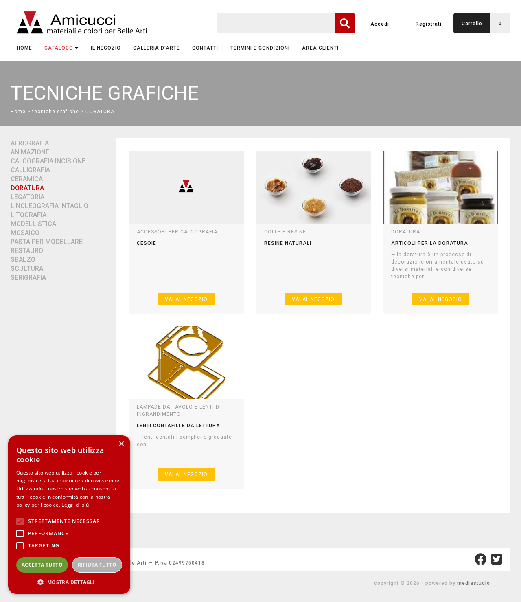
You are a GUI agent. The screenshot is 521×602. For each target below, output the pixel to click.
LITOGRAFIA (28, 215)
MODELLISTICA (33, 224)
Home (24, 48)
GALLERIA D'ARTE (156, 48)
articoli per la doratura (429, 243)
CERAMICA (27, 179)
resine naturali (287, 243)
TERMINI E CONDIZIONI (260, 48)
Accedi (379, 24)
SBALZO (23, 260)
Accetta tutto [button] (42, 564)
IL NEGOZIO (106, 48)
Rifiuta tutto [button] (97, 564)
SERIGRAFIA (28, 277)
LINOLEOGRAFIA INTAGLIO (49, 206)
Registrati (429, 24)
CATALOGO (58, 48)
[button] (69, 582)
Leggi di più (75, 504)
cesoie (146, 243)
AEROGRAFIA (30, 143)
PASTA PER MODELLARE (47, 242)
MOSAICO (25, 233)
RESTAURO (27, 251)
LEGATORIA (27, 197)
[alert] (69, 514)
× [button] (121, 444)
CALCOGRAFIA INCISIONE (48, 161)
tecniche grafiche (55, 111)
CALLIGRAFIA (30, 170)
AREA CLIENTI (320, 48)
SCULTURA (27, 268)
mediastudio (473, 583)
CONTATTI (205, 48)
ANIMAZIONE (30, 152)
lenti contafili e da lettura (178, 425)
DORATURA (99, 111)
